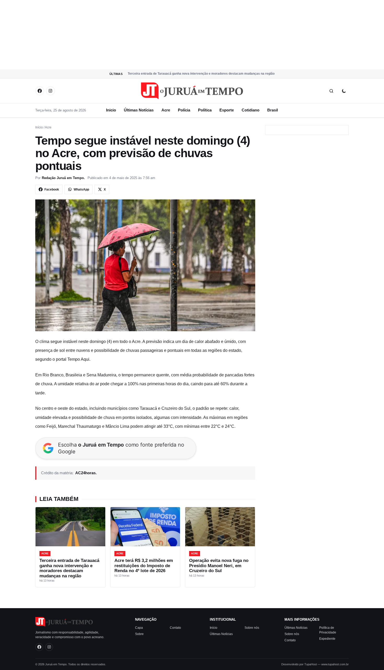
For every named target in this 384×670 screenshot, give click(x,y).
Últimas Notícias (139, 110)
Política (205, 110)
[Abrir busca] (331, 91)
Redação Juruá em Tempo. (63, 178)
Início (39, 127)
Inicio (111, 110)
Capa (139, 627)
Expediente (327, 638)
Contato (175, 627)
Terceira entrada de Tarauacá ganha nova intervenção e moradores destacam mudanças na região (201, 73)
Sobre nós (252, 627)
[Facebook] (39, 90)
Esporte (226, 110)
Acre (165, 110)
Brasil (272, 110)
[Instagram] (50, 90)
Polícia (184, 110)
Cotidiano (250, 110)
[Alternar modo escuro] (344, 91)
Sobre (139, 634)
